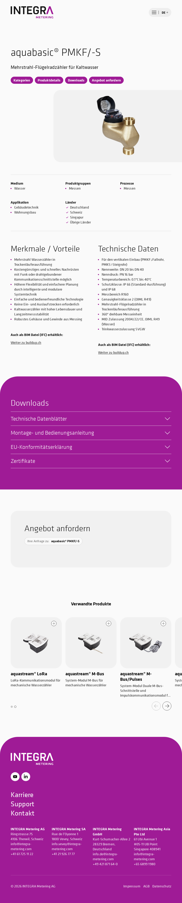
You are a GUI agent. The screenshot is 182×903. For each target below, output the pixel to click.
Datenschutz (161, 886)
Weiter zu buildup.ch (26, 342)
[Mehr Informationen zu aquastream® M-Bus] (108, 623)
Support (22, 803)
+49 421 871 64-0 (105, 864)
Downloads (76, 80)
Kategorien (22, 80)
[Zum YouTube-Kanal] (15, 776)
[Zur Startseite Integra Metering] (32, 12)
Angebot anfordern (106, 80)
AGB (146, 886)
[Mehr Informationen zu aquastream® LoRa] (54, 623)
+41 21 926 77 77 (63, 854)
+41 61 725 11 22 (22, 854)
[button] (12, 707)
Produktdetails (49, 80)
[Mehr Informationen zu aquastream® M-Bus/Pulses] (163, 623)
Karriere (22, 794)
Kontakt (22, 812)
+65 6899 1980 (144, 864)
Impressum (131, 886)
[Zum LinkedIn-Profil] (25, 776)
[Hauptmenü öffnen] (154, 12)
